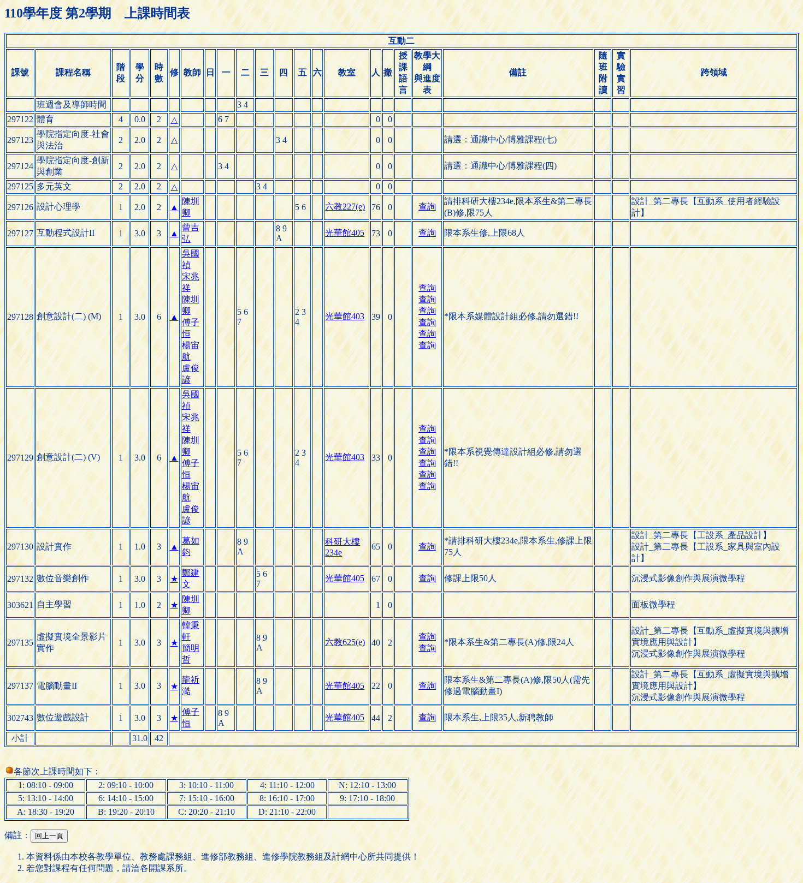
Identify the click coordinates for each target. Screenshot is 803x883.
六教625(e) (345, 642)
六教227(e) (345, 206)
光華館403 (344, 316)
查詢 (427, 206)
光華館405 (344, 232)
